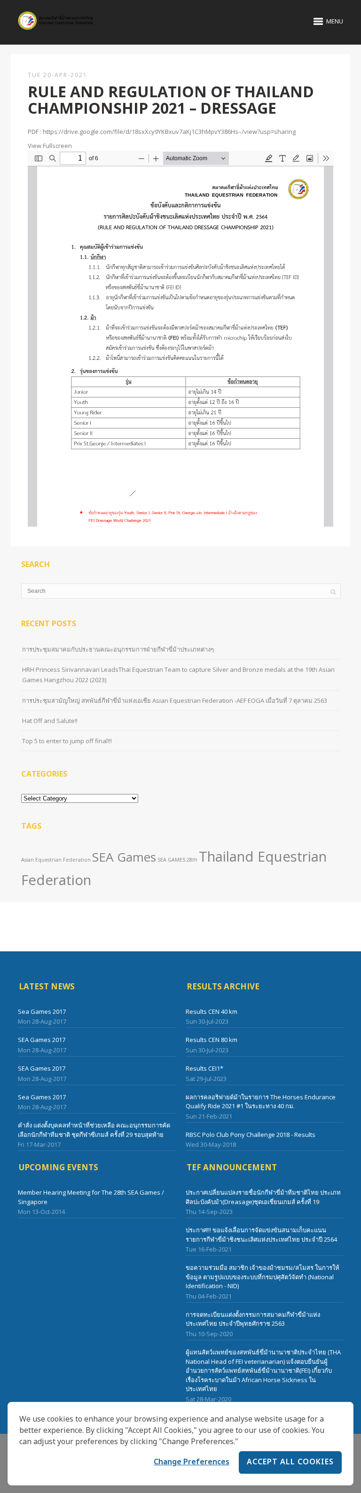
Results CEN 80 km (211, 1039)
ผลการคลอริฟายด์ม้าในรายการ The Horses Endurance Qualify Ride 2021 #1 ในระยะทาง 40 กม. (261, 1102)
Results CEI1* (204, 1068)
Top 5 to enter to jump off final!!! (67, 741)
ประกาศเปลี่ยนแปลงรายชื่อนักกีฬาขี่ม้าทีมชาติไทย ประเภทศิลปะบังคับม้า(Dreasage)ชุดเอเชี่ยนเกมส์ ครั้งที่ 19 (263, 1197)
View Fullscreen (50, 145)
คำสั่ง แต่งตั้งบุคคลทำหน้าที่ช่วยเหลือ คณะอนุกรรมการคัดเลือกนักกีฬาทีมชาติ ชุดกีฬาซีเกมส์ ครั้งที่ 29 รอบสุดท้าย (94, 1130)
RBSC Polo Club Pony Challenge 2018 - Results (250, 1134)
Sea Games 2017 (42, 1011)
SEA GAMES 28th (177, 859)
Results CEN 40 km (211, 1011)
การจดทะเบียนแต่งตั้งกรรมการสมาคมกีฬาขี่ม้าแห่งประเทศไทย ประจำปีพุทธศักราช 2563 (253, 1319)
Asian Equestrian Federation (56, 859)
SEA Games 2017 (41, 1039)
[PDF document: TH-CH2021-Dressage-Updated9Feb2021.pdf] (180, 339)
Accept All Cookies (290, 1462)
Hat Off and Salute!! (50, 720)
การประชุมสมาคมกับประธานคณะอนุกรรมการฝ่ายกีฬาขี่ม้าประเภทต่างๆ (118, 649)
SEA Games (124, 856)
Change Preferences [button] (191, 1462)
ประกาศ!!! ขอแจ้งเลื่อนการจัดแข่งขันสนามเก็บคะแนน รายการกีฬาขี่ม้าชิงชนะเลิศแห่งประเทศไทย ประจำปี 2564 (261, 1235)
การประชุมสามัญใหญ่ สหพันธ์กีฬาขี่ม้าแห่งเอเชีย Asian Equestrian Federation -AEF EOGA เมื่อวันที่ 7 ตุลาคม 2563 (174, 700)
